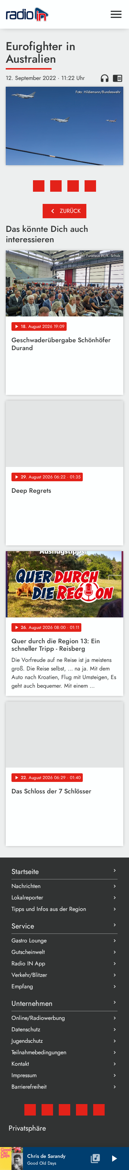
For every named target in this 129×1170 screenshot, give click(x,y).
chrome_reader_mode (118, 78)
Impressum (24, 1075)
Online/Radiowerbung (38, 1018)
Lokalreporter (27, 897)
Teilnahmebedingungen (38, 1052)
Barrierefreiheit (29, 1087)
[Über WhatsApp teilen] (73, 186)
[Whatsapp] (81, 1110)
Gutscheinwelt (28, 952)
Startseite (25, 871)
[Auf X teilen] (56, 186)
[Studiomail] (30, 1110)
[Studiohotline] (99, 1110)
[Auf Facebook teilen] (38, 186)
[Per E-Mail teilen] (90, 186)
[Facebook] (47, 1110)
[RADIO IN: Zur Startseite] (56, 14)
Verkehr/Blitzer (29, 975)
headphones (105, 78)
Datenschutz (25, 1029)
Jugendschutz (27, 1041)
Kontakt (20, 1064)
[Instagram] (64, 1110)
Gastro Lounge (29, 940)
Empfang (22, 986)
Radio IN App (28, 963)
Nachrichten (25, 886)
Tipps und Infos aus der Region (48, 909)
